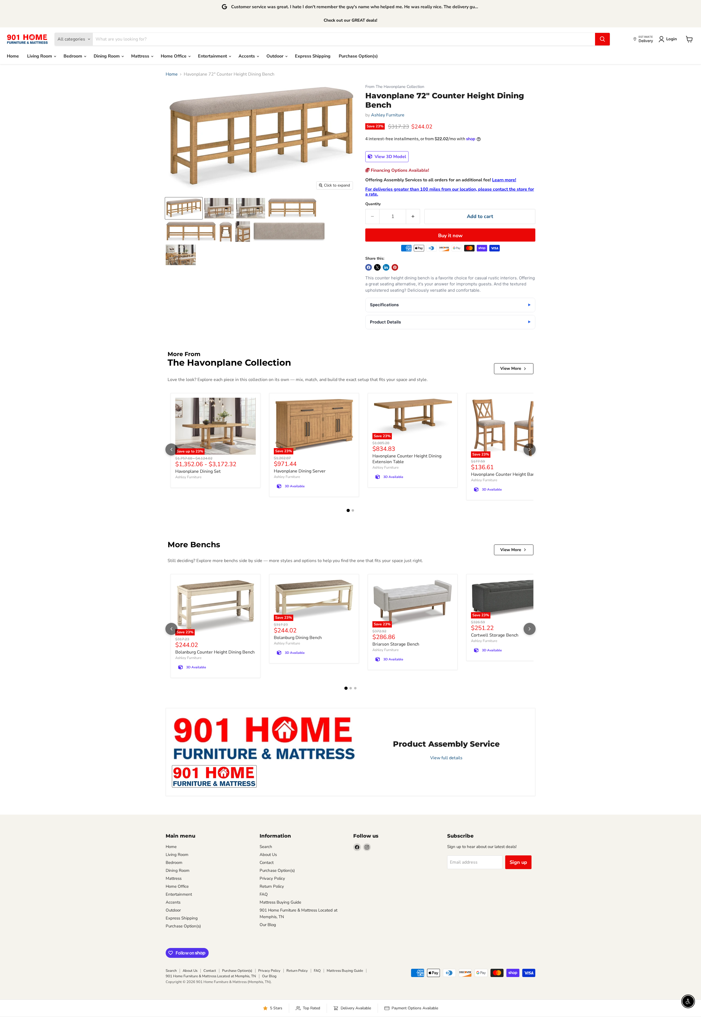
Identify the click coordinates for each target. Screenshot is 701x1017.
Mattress (140, 56)
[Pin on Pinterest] (395, 267)
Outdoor (275, 56)
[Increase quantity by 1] (413, 216)
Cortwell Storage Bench (494, 635)
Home (13, 56)
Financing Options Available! (399, 170)
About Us (268, 854)
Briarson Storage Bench (395, 644)
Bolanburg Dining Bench (298, 638)
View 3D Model (390, 157)
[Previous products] (171, 449)
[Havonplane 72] (183, 208)
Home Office (174, 56)
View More (510, 368)
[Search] (602, 39)
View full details (446, 757)
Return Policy (272, 886)
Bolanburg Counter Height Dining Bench (215, 652)
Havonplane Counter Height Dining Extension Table (406, 459)
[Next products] (530, 449)
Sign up (518, 862)
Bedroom (73, 56)
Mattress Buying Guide (280, 902)
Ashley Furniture (387, 115)
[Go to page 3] (355, 688)
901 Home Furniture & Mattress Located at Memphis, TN (211, 976)
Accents (247, 56)
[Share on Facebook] (368, 267)
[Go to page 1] (348, 510)
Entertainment (213, 56)
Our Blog (268, 924)
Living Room (40, 56)
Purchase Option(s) (358, 56)
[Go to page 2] (353, 510)
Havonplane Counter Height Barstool (507, 474)
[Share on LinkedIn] (386, 267)
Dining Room (107, 56)
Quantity (373, 204)
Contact (267, 862)
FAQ (264, 894)
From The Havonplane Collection (394, 86)
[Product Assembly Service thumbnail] (214, 776)
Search (266, 846)
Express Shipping (313, 56)
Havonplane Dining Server (300, 471)
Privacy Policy (272, 878)
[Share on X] (377, 267)
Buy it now (450, 235)
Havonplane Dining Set (198, 471)
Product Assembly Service (446, 744)
